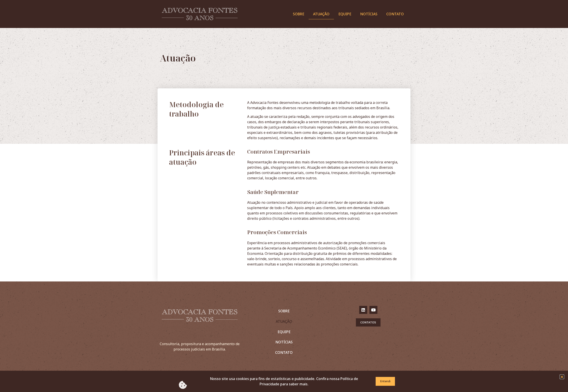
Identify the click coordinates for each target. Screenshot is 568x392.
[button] (562, 376)
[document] (284, 196)
